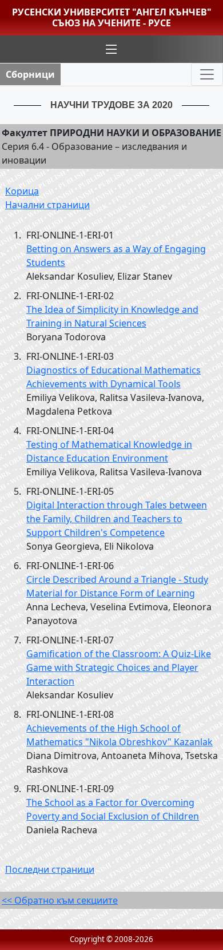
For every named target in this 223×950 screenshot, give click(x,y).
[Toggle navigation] (207, 74)
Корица (22, 191)
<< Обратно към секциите (60, 900)
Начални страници (47, 204)
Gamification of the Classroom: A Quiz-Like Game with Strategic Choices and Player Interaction (118, 667)
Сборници (30, 74)
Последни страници (49, 869)
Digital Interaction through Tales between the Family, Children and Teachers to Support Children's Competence (116, 519)
